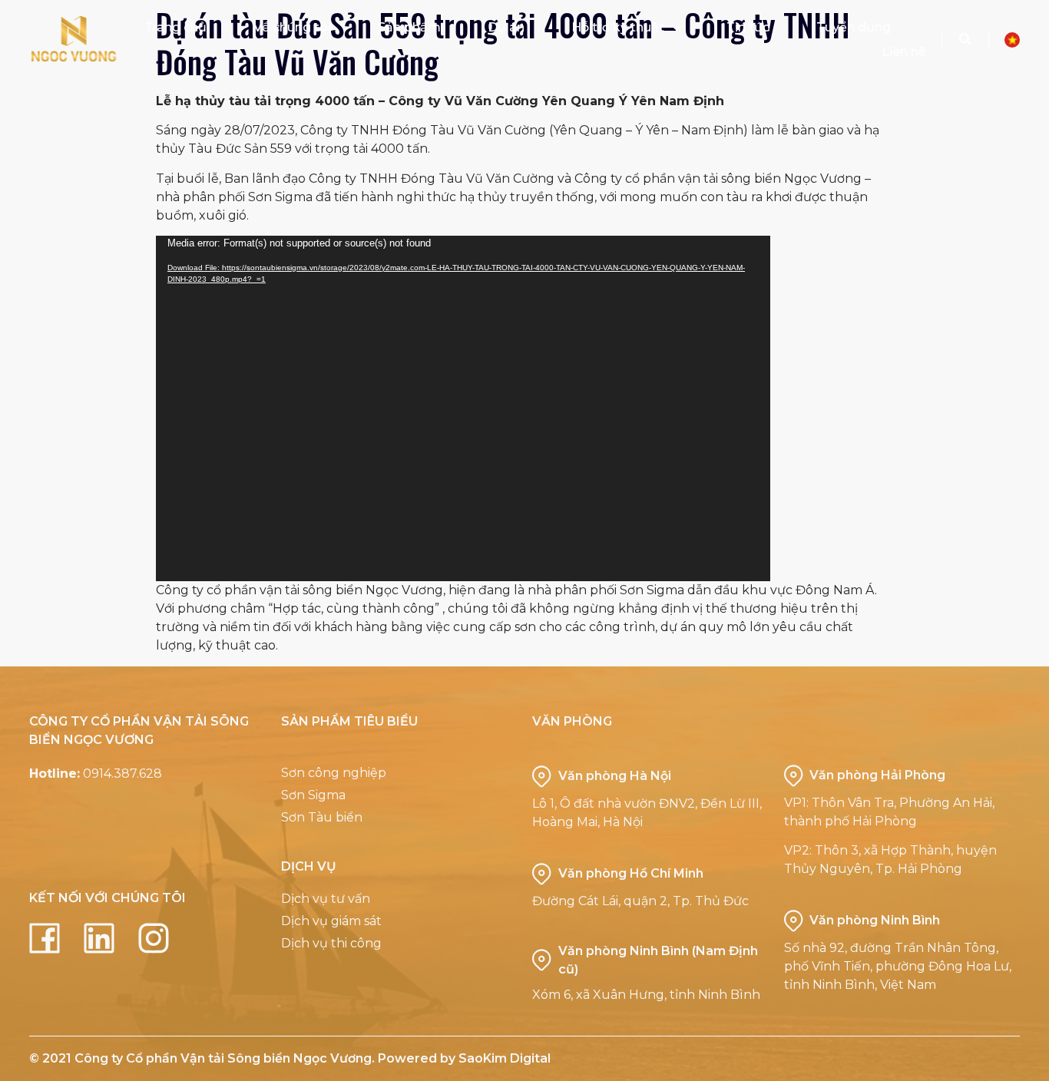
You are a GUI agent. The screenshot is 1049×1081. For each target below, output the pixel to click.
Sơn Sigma (313, 795)
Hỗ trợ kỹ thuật (617, 27)
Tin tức (747, 27)
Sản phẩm (409, 27)
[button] (965, 40)
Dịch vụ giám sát (331, 921)
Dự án (506, 27)
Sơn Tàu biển (321, 817)
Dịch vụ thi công (331, 943)
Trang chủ (175, 27)
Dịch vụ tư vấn (325, 898)
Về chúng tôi (292, 27)
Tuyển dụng (853, 27)
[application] (463, 408)
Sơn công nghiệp (333, 772)
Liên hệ (904, 52)
